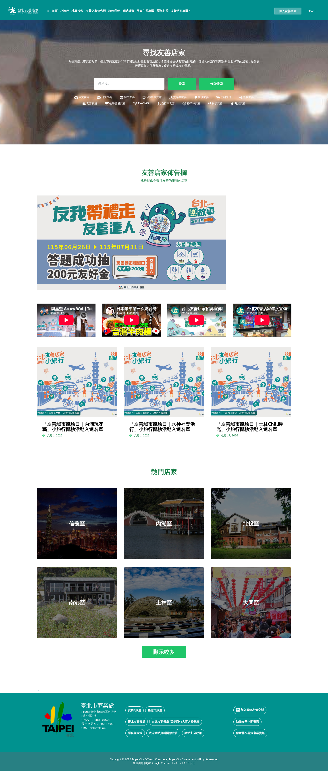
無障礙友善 (180, 97)
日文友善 (106, 97)
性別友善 (203, 97)
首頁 (55, 11)
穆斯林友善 (193, 103)
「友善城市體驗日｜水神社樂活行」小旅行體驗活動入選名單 (162, 426)
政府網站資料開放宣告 (163, 733)
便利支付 (225, 97)
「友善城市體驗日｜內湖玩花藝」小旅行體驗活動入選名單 (72, 426)
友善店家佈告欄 (96, 11)
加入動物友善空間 (252, 710)
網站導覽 (128, 11)
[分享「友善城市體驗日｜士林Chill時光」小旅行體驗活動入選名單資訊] (251, 382)
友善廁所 (91, 103)
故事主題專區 (145, 11)
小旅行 (64, 11)
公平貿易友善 (117, 103)
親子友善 (217, 103)
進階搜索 (216, 84)
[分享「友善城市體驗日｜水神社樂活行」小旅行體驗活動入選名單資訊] (164, 382)
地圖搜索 (77, 11)
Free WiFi (143, 103)
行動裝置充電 (153, 97)
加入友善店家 (288, 11)
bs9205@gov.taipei (93, 728)
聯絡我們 (114, 11)
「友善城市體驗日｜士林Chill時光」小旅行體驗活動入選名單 (249, 426)
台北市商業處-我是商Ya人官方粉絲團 (175, 722)
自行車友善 (168, 103)
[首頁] (23, 11)
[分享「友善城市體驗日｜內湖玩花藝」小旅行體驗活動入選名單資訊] (77, 382)
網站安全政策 (193, 733)
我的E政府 (134, 710)
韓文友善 (129, 97)
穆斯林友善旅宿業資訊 (250, 733)
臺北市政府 (155, 710)
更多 (77, 523)
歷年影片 (162, 11)
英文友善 (84, 97)
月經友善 (240, 103)
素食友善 (248, 97)
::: (48, 11)
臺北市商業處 (136, 722)
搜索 (182, 84)
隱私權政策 (135, 733)
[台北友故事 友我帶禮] (131, 242)
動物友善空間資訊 (247, 722)
